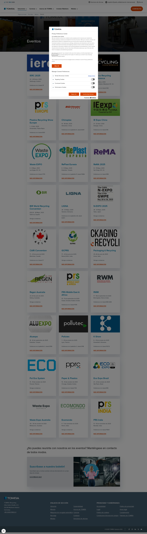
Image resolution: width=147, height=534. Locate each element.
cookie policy (55, 54)
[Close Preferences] (3, 531)
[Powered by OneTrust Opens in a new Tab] (90, 98)
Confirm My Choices (88, 94)
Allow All (56, 66)
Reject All (74, 94)
